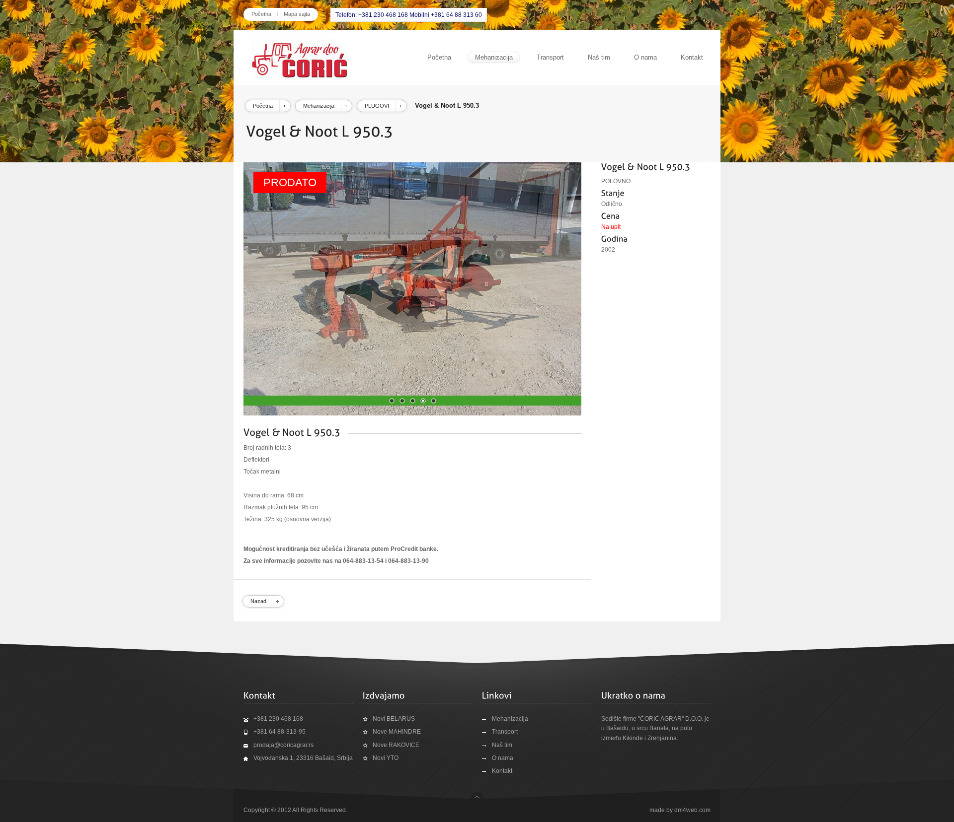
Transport (550, 57)
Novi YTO (385, 757)
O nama (645, 57)
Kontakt (692, 57)
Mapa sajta (297, 14)
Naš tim (599, 57)
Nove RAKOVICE (396, 745)
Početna (261, 14)
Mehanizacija (494, 57)
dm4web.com (692, 810)
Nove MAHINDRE (397, 731)
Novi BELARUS (394, 718)
